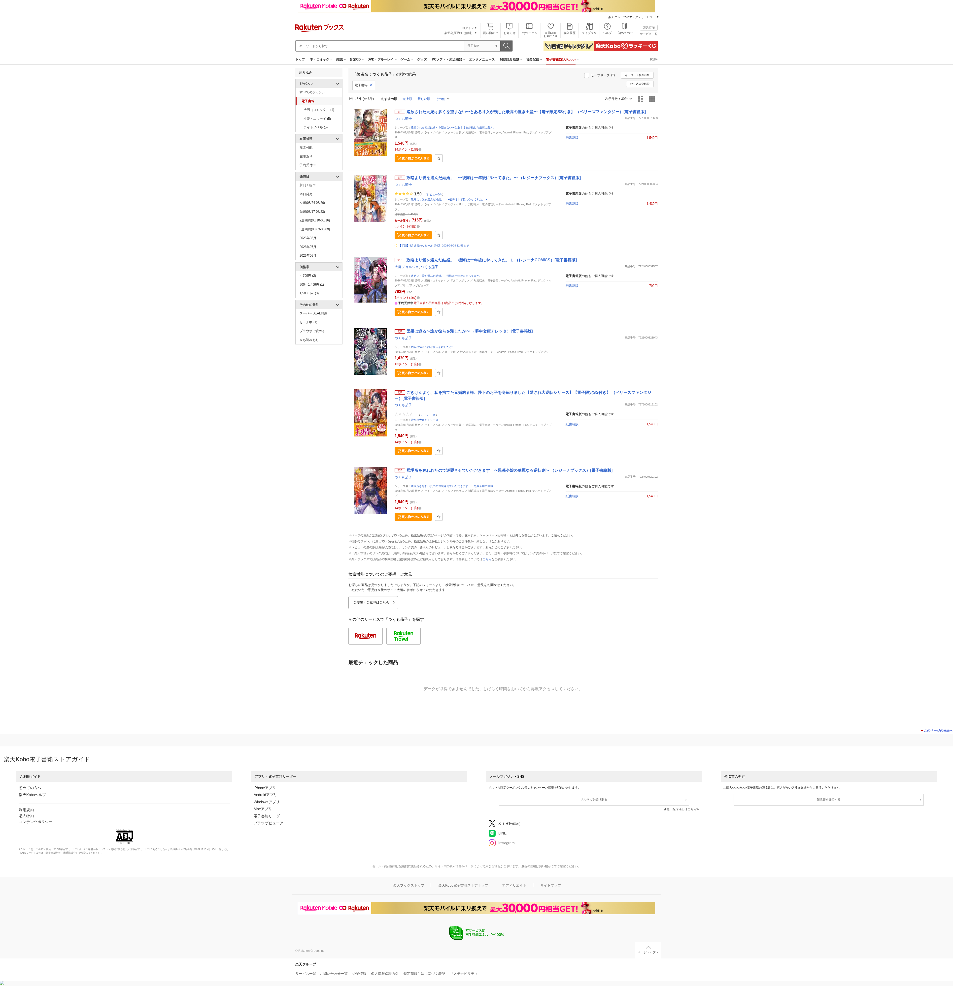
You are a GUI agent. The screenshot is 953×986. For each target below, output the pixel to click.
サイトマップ (550, 885)
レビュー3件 (434, 194)
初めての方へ (30, 788)
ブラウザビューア (268, 823)
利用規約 (26, 810)
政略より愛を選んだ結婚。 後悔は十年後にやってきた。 (446, 275)
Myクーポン (530, 33)
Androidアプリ (265, 795)
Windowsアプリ (267, 802)
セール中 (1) (308, 322)
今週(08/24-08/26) (312, 203)
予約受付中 (308, 165)
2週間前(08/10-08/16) (315, 220)
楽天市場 (649, 27)
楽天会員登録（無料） (459, 32)
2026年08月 (308, 238)
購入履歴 (570, 33)
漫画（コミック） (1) (319, 110)
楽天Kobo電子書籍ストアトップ (463, 885)
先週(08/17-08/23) (312, 212)
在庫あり (306, 156)
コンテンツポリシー (35, 822)
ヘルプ (607, 33)
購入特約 (26, 816)
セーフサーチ (600, 75)
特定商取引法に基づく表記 (424, 974)
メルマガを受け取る (593, 799)
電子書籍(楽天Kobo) (561, 59)
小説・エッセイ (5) (317, 119)
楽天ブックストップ (408, 885)
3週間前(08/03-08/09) (315, 229)
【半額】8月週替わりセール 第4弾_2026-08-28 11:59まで (434, 245)
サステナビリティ (464, 974)
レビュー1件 (428, 414)
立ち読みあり (309, 340)
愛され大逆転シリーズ (424, 419)
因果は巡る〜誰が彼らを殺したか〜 (433, 346)
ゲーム (405, 59)
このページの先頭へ (938, 730)
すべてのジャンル (312, 92)
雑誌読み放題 (509, 59)
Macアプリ (263, 809)
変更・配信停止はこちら (680, 809)
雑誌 (339, 59)
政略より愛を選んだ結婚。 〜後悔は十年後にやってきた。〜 (449, 199)
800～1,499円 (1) (312, 284)
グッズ (422, 59)
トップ (300, 59)
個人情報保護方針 (385, 974)
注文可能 (306, 147)
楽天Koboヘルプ (32, 795)
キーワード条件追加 (637, 75)
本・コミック (319, 59)
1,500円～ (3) (309, 293)
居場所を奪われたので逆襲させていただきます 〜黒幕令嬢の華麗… (453, 486)
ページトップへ (648, 952)
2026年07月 (308, 247)
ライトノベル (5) (316, 127)
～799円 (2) (308, 275)
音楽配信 (532, 59)
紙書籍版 (572, 138)
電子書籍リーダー (268, 816)
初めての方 (625, 33)
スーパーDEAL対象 (313, 313)
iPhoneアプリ (265, 788)
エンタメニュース (482, 59)
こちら (486, 559)
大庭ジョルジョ (407, 267)
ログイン (468, 28)
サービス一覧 (649, 34)
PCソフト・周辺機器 (447, 59)
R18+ (654, 59)
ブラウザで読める (312, 331)
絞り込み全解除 (639, 83)
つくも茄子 (403, 119)
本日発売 (306, 194)
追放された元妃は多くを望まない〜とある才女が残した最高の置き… (453, 127)
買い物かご (490, 33)
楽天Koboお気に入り (550, 34)
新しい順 (423, 99)
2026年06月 (308, 255)
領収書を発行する (829, 799)
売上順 (407, 99)
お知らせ (509, 33)
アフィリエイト (514, 885)
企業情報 (359, 974)
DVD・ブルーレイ (381, 59)
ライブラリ (589, 33)
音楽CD (355, 59)
